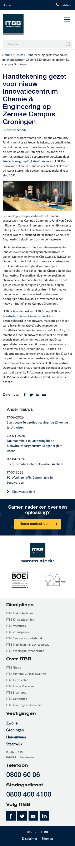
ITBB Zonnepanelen (18, 632)
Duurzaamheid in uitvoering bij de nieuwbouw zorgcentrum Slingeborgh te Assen (34, 446)
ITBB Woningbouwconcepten (25, 650)
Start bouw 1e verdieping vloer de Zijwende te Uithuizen (37, 424)
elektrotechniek (14, 316)
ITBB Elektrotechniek (19, 613)
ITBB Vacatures (16, 625)
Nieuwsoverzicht (23, 491)
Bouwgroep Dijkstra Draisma (30, 161)
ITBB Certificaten (17, 680)
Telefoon (66, 5)
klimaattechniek (38, 316)
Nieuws (18, 55)
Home (7, 5)
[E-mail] (44, 394)
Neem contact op (34, 524)
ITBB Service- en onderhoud (24, 638)
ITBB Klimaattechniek (20, 619)
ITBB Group (13, 667)
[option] (20, 579)
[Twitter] (31, 394)
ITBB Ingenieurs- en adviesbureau (27, 644)
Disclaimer (29, 838)
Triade (7, 161)
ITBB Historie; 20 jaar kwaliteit (26, 673)
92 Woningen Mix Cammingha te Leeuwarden (30, 479)
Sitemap (47, 838)
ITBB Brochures (16, 692)
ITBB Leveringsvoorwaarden (24, 705)
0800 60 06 (23, 775)
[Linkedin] (37, 394)
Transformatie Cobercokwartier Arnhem (35, 464)
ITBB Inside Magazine (20, 686)
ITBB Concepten (16, 698)
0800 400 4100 (28, 795)
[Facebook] (24, 394)
